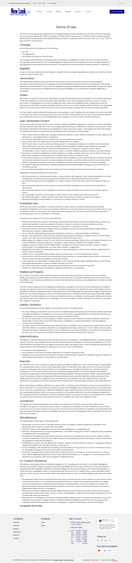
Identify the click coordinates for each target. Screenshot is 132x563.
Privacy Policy (58, 560)
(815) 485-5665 (52, 3)
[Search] (123, 3)
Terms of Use (68, 560)
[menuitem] (39, 12)
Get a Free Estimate (117, 11)
